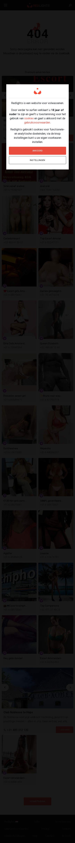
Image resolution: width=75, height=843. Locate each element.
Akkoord (37, 150)
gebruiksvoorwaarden (37, 122)
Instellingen (37, 160)
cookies (29, 118)
